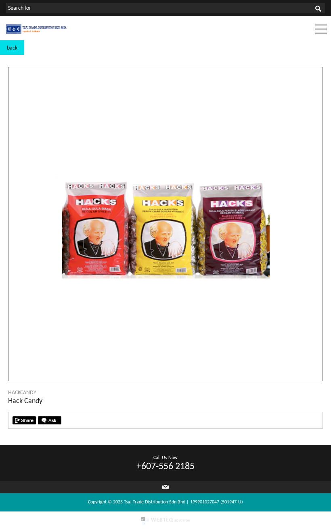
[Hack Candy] (165, 379)
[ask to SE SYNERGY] (49, 420)
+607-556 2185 (165, 467)
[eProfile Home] (36, 32)
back (12, 48)
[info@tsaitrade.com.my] (165, 487)
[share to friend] (24, 420)
